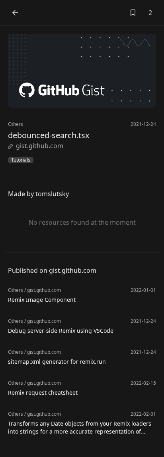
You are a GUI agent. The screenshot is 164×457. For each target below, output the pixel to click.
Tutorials (20, 160)
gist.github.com (39, 145)
